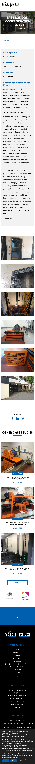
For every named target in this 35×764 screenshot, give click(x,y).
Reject (13, 761)
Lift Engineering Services (17, 664)
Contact (17, 658)
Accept (5, 761)
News (17, 655)
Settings (22, 761)
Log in (15, 677)
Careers (17, 661)
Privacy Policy (17, 667)
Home (17, 650)
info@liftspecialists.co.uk (20, 723)
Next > (32, 42)
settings (21, 736)
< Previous (5, 40)
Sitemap (17, 673)
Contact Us (17, 617)
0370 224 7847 (19, 720)
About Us (17, 653)
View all (17, 583)
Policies (17, 670)
